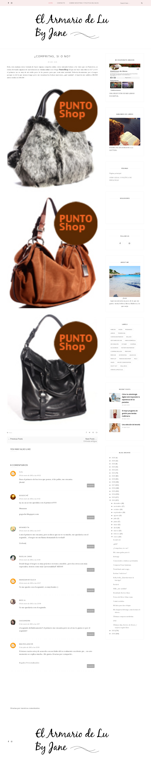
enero (116, 537)
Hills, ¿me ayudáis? (120, 589)
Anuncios (133, 355)
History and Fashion (127, 347)
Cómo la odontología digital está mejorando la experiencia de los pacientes (131, 398)
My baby (124, 344)
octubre (116, 509)
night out (114, 366)
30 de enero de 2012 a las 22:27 (30, 583)
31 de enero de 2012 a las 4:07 (29, 624)
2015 (113, 491)
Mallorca (123, 366)
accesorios (114, 347)
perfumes (128, 351)
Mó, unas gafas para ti (121, 552)
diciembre (117, 503)
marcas (113, 329)
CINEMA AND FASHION (117, 336)
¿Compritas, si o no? (120, 548)
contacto (61, 3)
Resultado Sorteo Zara (121, 593)
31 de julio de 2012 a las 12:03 (29, 647)
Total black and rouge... (121, 569)
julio (115, 518)
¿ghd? (115, 544)
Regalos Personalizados (29, 663)
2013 (113, 497)
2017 (113, 485)
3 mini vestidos (118, 601)
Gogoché (23, 495)
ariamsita (24, 527)
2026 (113, 458)
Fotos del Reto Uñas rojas (123, 597)
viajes (112, 362)
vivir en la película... (117, 369)
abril (115, 528)
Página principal (115, 173)
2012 (113, 500)
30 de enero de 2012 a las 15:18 (29, 560)
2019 (113, 479)
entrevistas (123, 355)
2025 (113, 461)
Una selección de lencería (131, 424)
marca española (130, 340)
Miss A (22, 600)
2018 (113, 482)
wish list (113, 358)
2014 (113, 494)
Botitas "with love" (120, 573)
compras (133, 344)
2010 (113, 634)
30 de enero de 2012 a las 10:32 (30, 475)
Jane (51, 62)
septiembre (118, 512)
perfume (113, 355)
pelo (135, 358)
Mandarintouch (27, 580)
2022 (113, 470)
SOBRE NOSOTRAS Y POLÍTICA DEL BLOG (84, 3)
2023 (113, 467)
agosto (116, 515)
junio (115, 522)
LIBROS (113, 333)
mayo (116, 525)
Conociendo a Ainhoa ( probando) (125, 561)
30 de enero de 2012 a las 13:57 (29, 531)
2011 (113, 631)
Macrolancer (26, 644)
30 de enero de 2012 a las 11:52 (29, 499)
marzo (116, 531)
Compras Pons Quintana (122, 565)
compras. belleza (116, 351)
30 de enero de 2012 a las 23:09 (30, 604)
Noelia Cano (25, 556)
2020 (113, 476)
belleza (128, 336)
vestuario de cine (116, 340)
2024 (113, 464)
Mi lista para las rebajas (122, 605)
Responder (91, 485)
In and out (117, 540)
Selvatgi (116, 557)
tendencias (121, 333)
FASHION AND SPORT (125, 358)
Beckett (116, 584)
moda (120, 329)
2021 (113, 473)
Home (51, 3)
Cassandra (24, 621)
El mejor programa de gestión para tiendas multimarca (130, 413)
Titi (21, 472)
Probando (128, 329)
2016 (113, 488)
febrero (116, 534)
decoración (115, 344)
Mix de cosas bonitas (124, 362)
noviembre (117, 506)
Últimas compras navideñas (123, 617)
